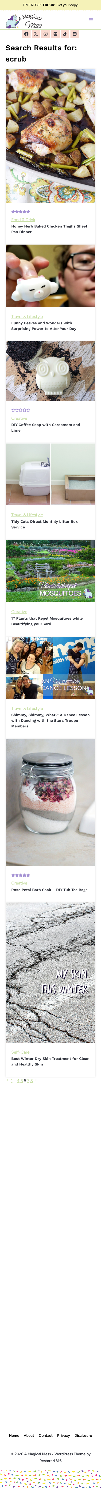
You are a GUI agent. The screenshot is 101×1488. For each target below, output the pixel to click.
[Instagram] (45, 34)
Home (14, 1435)
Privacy (63, 1435)
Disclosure (83, 1435)
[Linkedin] (74, 34)
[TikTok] (65, 34)
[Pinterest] (55, 34)
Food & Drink (23, 219)
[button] (13, 212)
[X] (36, 34)
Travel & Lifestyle (27, 316)
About (29, 1435)
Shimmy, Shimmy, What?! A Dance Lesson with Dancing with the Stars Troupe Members (50, 720)
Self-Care (20, 1052)
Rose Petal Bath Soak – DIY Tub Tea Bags (49, 890)
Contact (46, 1435)
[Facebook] (26, 34)
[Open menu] (91, 19)
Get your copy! (50, 5)
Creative (19, 418)
